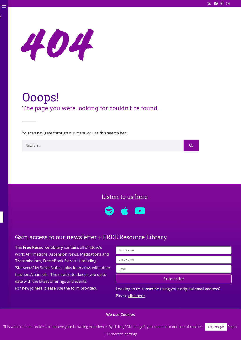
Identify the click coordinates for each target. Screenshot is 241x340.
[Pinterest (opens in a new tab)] (222, 3)
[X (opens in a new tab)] (209, 3)
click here (136, 295)
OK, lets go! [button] (216, 327)
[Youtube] (140, 211)
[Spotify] (109, 211)
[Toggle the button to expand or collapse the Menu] (4, 6)
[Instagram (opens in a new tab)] (227, 3)
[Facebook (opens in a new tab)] (216, 3)
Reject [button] (232, 326)
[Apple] (124, 211)
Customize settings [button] (122, 334)
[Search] (191, 145)
